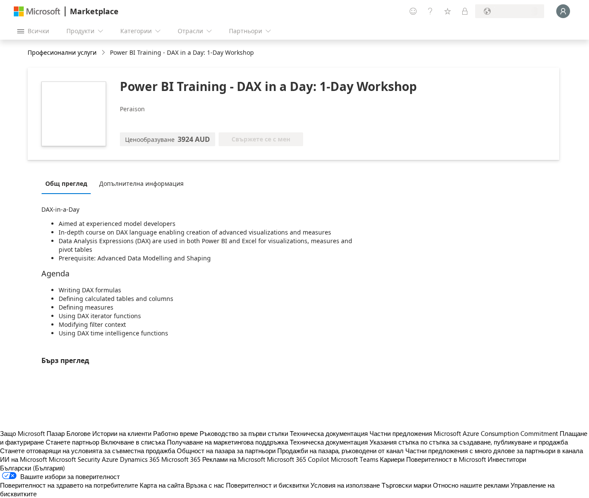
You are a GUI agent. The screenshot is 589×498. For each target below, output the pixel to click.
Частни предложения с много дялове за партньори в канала (494, 450)
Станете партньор (72, 442)
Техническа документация (329, 433)
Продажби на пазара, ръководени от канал (340, 450)
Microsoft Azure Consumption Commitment (497, 433)
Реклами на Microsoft (233, 459)
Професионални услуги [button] (62, 52)
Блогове (78, 433)
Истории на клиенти (121, 433)
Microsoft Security (74, 459)
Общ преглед (66, 183)
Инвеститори (507, 459)
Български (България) (32, 468)
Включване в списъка (133, 442)
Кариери (392, 459)
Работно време (175, 433)
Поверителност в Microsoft (446, 459)
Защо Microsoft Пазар (32, 433)
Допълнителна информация (141, 183)
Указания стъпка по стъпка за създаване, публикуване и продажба (469, 442)
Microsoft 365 (181, 459)
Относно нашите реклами (471, 485)
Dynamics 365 (140, 459)
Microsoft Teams (354, 459)
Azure (110, 459)
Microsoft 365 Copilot (298, 459)
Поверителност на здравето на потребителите (69, 485)
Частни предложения (401, 433)
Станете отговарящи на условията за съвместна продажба (87, 450)
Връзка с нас (205, 485)
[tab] (68, 183)
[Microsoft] (37, 11)
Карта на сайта (162, 485)
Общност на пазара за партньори (226, 450)
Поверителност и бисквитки (267, 485)
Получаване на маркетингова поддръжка (227, 442)
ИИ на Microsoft (23, 459)
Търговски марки (406, 485)
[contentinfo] (104, 53)
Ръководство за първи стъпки (244, 433)
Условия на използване (345, 485)
